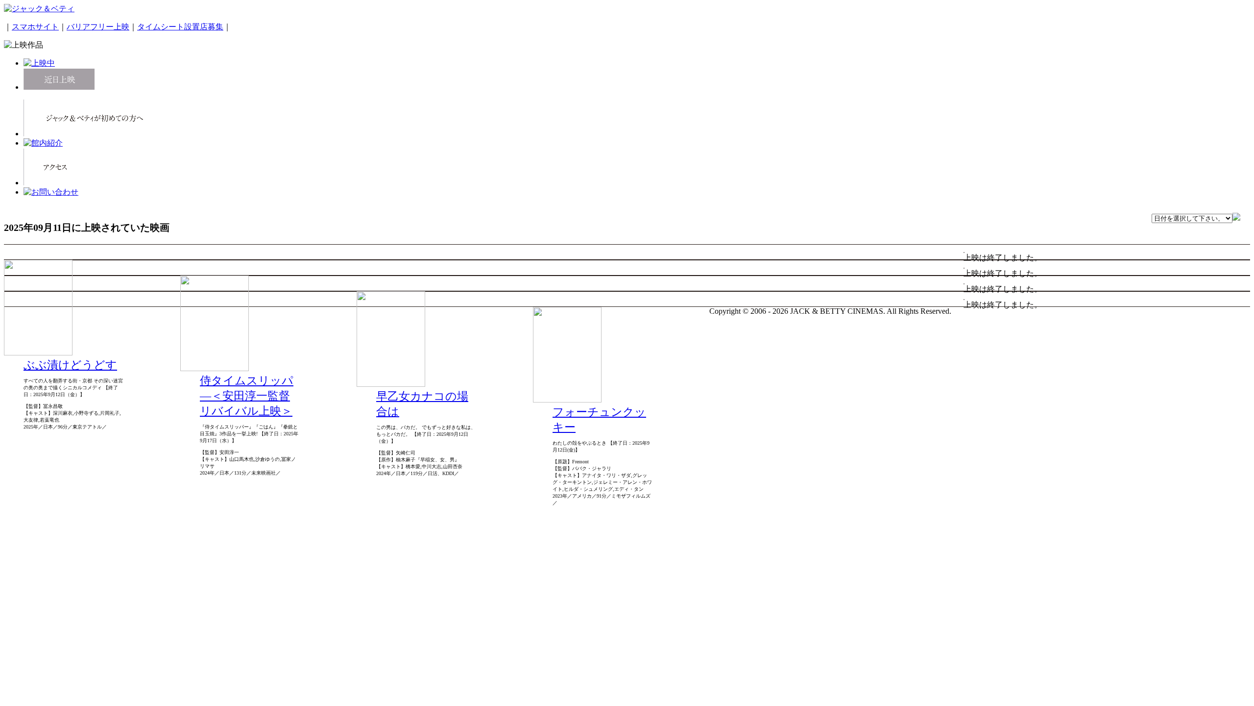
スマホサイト (35, 27)
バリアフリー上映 (98, 27)
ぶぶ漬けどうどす (70, 365)
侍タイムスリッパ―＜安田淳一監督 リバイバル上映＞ (246, 396)
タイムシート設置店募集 (180, 27)
